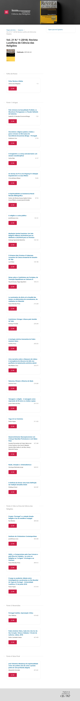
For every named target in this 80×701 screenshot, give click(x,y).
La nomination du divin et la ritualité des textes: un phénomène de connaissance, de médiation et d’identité (23, 299)
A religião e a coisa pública (17, 215)
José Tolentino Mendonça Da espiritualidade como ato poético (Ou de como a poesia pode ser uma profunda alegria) (23, 665)
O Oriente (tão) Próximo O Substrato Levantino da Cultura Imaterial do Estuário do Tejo (22, 257)
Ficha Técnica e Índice (15, 81)
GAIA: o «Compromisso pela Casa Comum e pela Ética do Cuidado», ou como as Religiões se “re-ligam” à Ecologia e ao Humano (23, 557)
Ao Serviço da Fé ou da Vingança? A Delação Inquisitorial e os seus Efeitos (23, 175)
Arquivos (20, 30)
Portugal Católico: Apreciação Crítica (20, 613)
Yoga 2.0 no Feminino (15, 419)
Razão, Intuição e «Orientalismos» (20, 465)
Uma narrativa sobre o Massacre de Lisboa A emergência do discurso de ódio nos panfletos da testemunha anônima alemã (22, 361)
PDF (13, 88)
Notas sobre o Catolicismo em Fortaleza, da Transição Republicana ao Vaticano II (23, 278)
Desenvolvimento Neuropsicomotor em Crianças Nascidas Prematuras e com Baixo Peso (22, 439)
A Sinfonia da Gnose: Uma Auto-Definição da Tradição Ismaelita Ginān (22, 484)
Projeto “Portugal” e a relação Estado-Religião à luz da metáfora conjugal (21, 517)
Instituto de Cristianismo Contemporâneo (22, 536)
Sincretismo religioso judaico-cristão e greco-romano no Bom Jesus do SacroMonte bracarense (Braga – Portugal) (22, 134)
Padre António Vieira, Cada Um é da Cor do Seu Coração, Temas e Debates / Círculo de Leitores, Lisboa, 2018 (22, 633)
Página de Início (11, 30)
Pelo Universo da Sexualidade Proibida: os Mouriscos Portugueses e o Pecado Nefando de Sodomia (23, 112)
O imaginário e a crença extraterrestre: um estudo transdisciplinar (22, 155)
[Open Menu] (6, 12)
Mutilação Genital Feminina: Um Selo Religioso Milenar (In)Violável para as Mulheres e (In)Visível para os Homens (21, 235)
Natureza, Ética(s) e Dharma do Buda (20, 381)
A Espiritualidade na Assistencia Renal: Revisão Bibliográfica (21, 194)
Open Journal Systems (55, 29)
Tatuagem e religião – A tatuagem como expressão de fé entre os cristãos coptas (22, 400)
